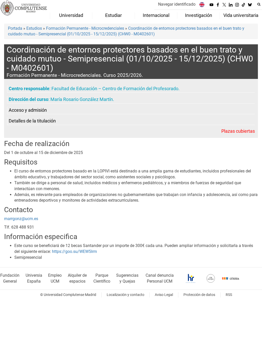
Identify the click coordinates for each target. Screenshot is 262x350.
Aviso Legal (164, 295)
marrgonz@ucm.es (21, 218)
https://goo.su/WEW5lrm (74, 251)
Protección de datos (199, 295)
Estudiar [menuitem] (113, 15)
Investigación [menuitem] (198, 15)
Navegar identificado (176, 4)
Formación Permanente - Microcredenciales (85, 28)
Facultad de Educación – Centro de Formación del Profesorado (114, 88)
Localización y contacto (125, 295)
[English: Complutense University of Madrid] (201, 4)
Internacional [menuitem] (156, 15)
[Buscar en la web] (259, 4)
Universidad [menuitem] (71, 15)
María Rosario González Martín (81, 99)
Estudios (34, 28)
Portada (15, 28)
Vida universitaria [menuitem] (240, 15)
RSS (229, 295)
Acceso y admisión (28, 110)
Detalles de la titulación (32, 120)
